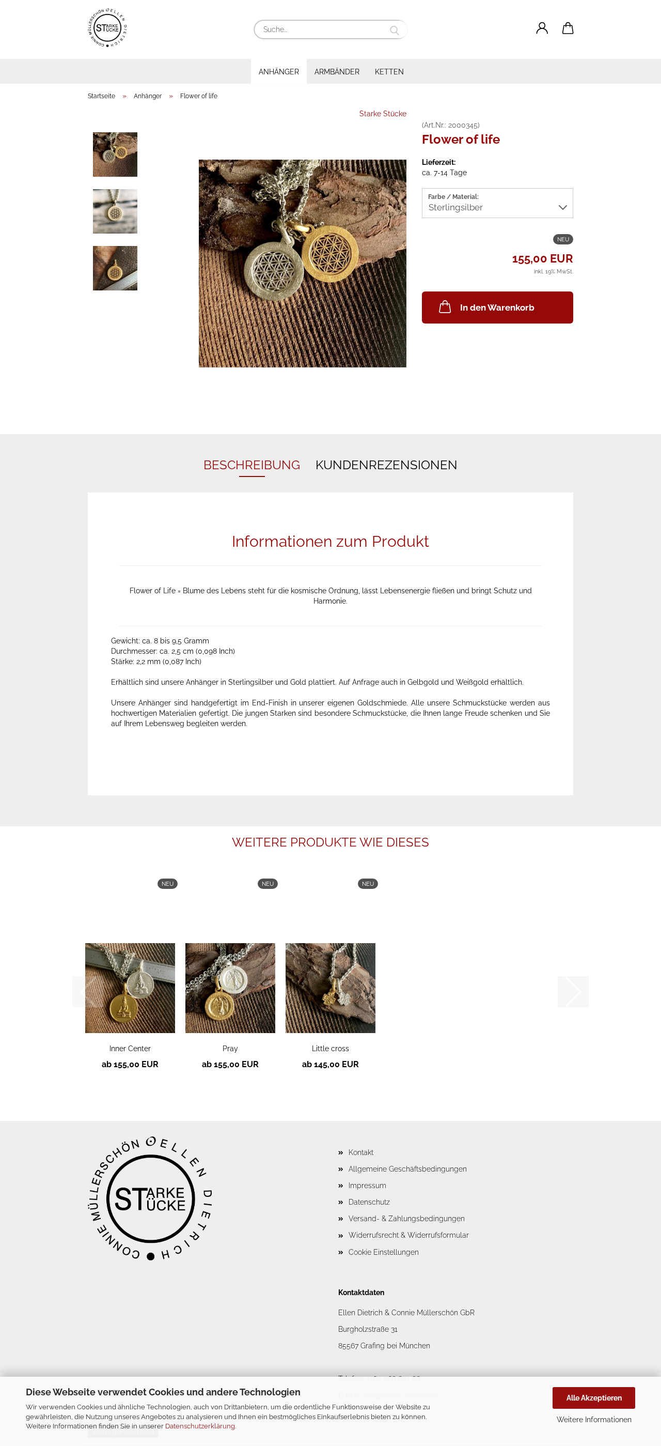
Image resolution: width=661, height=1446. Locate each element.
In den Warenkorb (497, 307)
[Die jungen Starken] (111, 27)
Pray (230, 1048)
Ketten (389, 72)
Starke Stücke (382, 114)
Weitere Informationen (594, 1420)
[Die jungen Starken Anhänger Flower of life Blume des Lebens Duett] (302, 263)
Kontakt (361, 1152)
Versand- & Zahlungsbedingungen (407, 1218)
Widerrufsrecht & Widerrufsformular (409, 1235)
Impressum (367, 1185)
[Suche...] (394, 29)
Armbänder (336, 72)
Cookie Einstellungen (384, 1252)
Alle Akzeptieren (594, 1398)
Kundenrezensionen (387, 464)
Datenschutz (369, 1202)
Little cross (330, 1048)
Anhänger (279, 72)
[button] (542, 28)
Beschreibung (251, 464)
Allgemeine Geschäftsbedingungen (408, 1169)
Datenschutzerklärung (200, 1426)
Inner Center (130, 1048)
